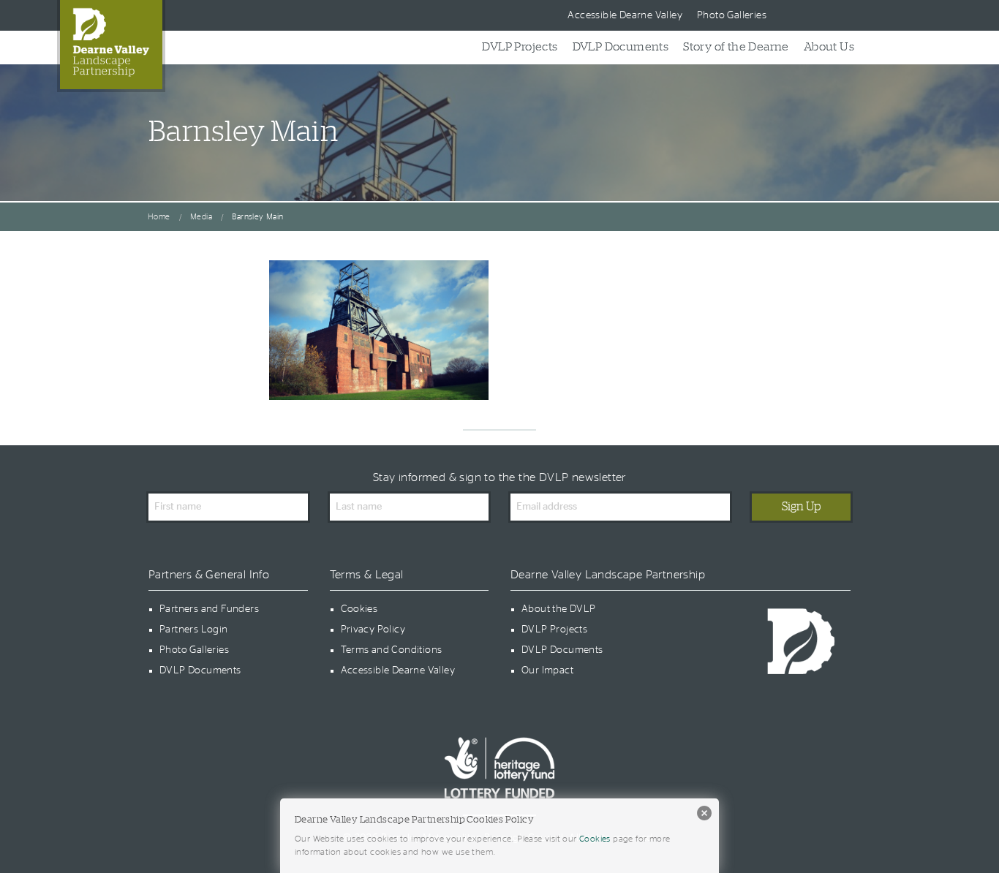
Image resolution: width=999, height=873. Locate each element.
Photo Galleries (731, 15)
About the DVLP (558, 609)
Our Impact (547, 670)
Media (201, 217)
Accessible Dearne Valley (625, 15)
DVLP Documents (621, 47)
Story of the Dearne (736, 47)
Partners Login (193, 629)
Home (159, 217)
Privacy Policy (373, 629)
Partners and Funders (209, 609)
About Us (829, 47)
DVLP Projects (519, 47)
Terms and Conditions (391, 650)
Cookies (359, 609)
